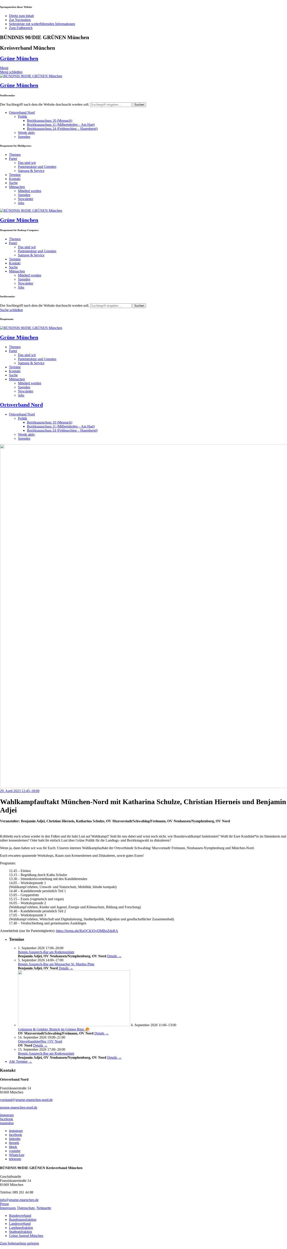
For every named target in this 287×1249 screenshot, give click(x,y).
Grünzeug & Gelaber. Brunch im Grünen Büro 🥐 (53, 1029)
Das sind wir (27, 163)
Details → (114, 956)
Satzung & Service (31, 171)
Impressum (7, 1208)
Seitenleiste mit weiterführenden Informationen (42, 24)
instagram (7, 1115)
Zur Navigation (20, 20)
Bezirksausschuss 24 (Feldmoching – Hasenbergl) (62, 129)
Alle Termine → (20, 1061)
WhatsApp (16, 1155)
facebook (6, 1119)
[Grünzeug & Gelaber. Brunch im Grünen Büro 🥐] (74, 1025)
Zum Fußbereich (21, 28)
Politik (22, 116)
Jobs (21, 203)
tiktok (13, 1147)
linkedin (14, 1139)
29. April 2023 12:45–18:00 (19, 791)
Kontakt (14, 179)
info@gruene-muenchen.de (19, 1200)
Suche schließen (11, 310)
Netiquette (44, 1208)
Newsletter (25, 199)
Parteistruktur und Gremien (37, 167)
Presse (4, 1204)
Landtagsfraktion (21, 1228)
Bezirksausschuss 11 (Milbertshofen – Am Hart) (61, 124)
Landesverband (20, 1223)
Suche (13, 183)
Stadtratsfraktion (20, 1232)
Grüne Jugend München (26, 1236)
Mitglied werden (29, 191)
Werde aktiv (26, 133)
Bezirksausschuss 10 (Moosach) (49, 120)
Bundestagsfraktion (22, 1219)
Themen (15, 154)
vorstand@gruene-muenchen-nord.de (26, 1100)
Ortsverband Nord (22, 112)
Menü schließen (11, 72)
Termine (15, 175)
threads (14, 1143)
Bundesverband (20, 1215)
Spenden (24, 137)
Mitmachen (17, 187)
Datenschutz (26, 1208)
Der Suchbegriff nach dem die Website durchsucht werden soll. (44, 104)
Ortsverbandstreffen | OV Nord (40, 1041)
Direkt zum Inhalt (21, 16)
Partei (13, 159)
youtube (14, 1151)
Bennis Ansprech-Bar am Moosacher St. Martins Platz (56, 964)
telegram (15, 1159)
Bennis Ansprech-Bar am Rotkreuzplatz (46, 952)
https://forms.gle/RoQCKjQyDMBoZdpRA (87, 931)
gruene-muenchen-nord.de (18, 1107)
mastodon (7, 1123)
